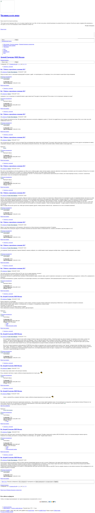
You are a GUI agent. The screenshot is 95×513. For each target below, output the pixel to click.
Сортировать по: (31, 481)
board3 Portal (31, 510)
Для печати (6, 46)
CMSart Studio (57, 510)
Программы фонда (89, 34)
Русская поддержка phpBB (7, 511)
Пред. (3, 481)
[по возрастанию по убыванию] (51, 481)
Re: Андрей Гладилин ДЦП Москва (11, 296)
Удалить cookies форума (16, 508)
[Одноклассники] (52, 502)
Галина (9, 299)
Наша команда (6, 508)
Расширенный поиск (7, 41)
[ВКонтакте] (49, 502)
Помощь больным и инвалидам (26, 44)
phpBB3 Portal (42, 510)
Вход (4, 53)
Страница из (13, 64)
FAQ (4, 49)
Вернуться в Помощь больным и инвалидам (11, 490)
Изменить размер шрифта (9, 45)
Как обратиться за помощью (86, 35)
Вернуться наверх (5, 85)
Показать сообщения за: (13, 481)
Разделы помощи (14, 44)
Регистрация (6, 51)
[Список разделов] (7, 12)
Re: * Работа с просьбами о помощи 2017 (13, 69)
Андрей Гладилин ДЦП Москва (12, 57)
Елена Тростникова (12, 72)
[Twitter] (50, 502)
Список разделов (7, 506)
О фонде (92, 33)
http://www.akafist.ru (5, 405)
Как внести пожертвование (87, 36)
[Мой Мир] (53, 502)
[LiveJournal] (55, 502)
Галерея (5, 50)
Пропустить (3, 29)
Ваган (4, 148)
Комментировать (5, 60)
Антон (9, 93)
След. (5, 481)
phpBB (7, 510)
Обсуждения (6, 44)
